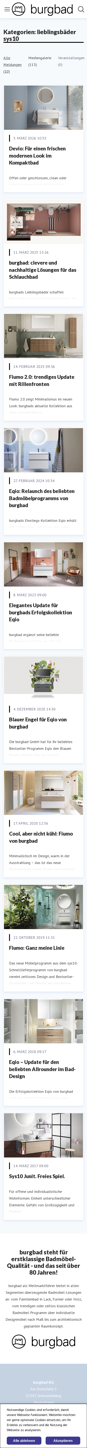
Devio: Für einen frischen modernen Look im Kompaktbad (37, 155)
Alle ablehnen (24, 1441)
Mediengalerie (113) (39, 61)
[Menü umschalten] (7, 9)
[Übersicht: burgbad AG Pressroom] (42, 9)
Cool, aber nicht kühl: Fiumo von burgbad (41, 837)
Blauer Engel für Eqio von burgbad (38, 723)
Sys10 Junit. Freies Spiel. (37, 1176)
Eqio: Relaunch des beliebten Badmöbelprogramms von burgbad (42, 498)
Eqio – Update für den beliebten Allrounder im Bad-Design (42, 1069)
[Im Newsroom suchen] (81, 9)
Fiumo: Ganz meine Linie (36, 948)
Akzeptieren (63, 1441)
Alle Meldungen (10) (12, 64)
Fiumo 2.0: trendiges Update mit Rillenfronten (41, 380)
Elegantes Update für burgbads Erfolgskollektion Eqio (40, 612)
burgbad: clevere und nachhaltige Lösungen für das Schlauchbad (42, 270)
